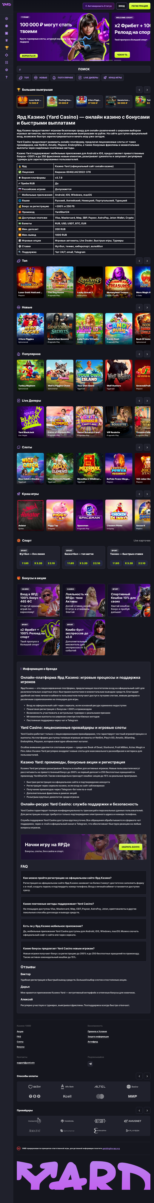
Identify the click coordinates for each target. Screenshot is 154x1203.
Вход (122, 6)
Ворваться (28, 55)
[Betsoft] (100, 1121)
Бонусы (21, 1046)
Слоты (20, 1041)
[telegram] (90, 1063)
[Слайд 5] (109, 60)
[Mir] (132, 1096)
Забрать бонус (131, 847)
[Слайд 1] (67, 60)
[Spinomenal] (67, 1131)
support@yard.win (26, 1062)
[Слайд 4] (96, 60)
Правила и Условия (97, 1031)
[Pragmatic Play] (34, 1121)
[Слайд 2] (76, 60)
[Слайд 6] (117, 60)
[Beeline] (132, 1087)
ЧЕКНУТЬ (122, 54)
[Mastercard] (100, 1096)
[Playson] (132, 1131)
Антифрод (93, 1041)
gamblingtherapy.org (111, 1148)
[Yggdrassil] (67, 1121)
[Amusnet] (132, 1121)
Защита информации (98, 1036)
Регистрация (140, 6)
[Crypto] (34, 1096)
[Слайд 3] (84, 60)
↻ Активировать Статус (98, 6)
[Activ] (34, 1087)
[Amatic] (34, 1131)
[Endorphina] (100, 1131)
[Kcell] (67, 1096)
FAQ (19, 1036)
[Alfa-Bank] (67, 1087)
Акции (20, 1031)
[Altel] (100, 1087)
